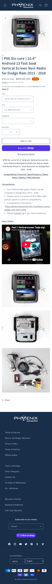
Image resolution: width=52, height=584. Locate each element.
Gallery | (23, 177)
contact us (19, 213)
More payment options (26, 154)
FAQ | (30, 177)
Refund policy (11, 455)
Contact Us (10, 477)
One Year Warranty (13, 510)
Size (3, 94)
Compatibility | (11, 174)
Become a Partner (13, 499)
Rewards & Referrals (14, 505)
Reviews (36, 177)
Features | (23, 174)
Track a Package (12, 466)
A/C (3, 105)
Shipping (5, 82)
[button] (5, 5)
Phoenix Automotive (29, 579)
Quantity (5, 127)
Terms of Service (12, 432)
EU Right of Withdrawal (15, 483)
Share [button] (7, 400)
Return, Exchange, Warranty (17, 438)
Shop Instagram (12, 471)
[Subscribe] (40, 526)
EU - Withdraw (11, 488)
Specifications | (35, 174)
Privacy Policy (11, 444)
